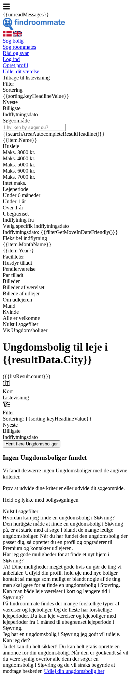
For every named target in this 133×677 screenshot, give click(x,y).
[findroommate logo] (34, 28)
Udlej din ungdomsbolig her (74, 671)
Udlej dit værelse (21, 71)
